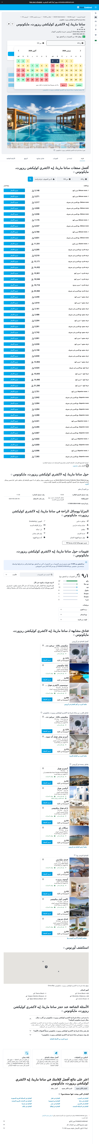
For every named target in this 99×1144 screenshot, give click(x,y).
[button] (2, 2)
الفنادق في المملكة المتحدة (80, 1106)
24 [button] (62, 75)
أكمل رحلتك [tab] (54, 1088)
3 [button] (18, 61)
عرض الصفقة (47, 660)
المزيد (87, 484)
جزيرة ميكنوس (37, 17)
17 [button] (62, 70)
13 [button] (80, 70)
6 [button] (80, 66)
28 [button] (76, 80)
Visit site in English (35, 2)
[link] (75, 704)
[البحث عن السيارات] (95, 21)
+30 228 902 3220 (79, 34)
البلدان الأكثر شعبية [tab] (81, 1088)
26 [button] (53, 75)
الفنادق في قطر (55, 1098)
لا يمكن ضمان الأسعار (47, 1115)
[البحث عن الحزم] (95, 25)
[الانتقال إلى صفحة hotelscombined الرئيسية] (84, 7)
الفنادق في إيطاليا (55, 1106)
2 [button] (66, 61)
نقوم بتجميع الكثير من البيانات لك (77, 1125)
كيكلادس (49, 17)
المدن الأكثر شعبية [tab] (67, 1088)
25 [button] (57, 75)
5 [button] (52, 61)
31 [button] (18, 80)
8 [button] (71, 66)
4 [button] (57, 61)
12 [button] (53, 66)
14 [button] (76, 70)
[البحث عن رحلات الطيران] (95, 13)
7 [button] (32, 66)
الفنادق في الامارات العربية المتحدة (22, 1101)
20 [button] (80, 75)
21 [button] (76, 75)
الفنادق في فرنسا (27, 1104)
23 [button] (66, 75)
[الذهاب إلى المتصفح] (95, 29)
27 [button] (80, 80)
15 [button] (71, 70)
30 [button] (66, 80)
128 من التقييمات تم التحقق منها (67, 36)
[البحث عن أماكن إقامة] (95, 17)
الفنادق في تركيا (83, 1101)
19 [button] (53, 70)
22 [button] (71, 75)
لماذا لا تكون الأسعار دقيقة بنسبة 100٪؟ (74, 1128)
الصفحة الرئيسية (81, 17)
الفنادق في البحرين (83, 1104)
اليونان (73, 17)
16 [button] (66, 70)
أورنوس (26, 17)
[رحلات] (95, 35)
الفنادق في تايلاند (27, 1106)
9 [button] (66, 66)
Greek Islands (61, 17)
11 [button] (57, 66)
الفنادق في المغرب (83, 1098)
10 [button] (62, 66)
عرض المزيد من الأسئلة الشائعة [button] (59, 1039)
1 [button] (71, 61)
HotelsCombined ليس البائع (78, 1121)
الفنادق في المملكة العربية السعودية (21, 1098)
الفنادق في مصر (55, 1104)
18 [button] (57, 70)
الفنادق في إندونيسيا (54, 1101)
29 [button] (71, 80)
